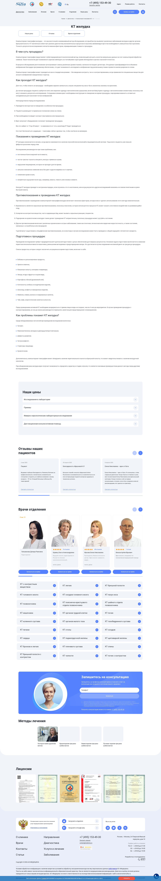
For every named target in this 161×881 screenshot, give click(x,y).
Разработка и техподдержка (135, 857)
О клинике (22, 837)
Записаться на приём (33, 572)
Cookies (43, 878)
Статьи (20, 854)
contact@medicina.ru (86, 843)
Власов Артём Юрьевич (124, 552)
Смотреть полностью (27, 489)
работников (113, 869)
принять (127, 878)
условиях (106, 704)
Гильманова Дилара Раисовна (32, 552)
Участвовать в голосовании (38, 827)
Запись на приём (129, 12)
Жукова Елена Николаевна (93, 552)
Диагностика (51, 842)
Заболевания (51, 854)
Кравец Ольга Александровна (63, 552)
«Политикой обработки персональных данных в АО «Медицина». (99, 706)
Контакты (21, 848)
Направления (51, 837)
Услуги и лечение (54, 848)
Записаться (109, 696)
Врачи (19, 842)
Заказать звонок (94, 5)
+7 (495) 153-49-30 (100, 2)
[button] (140, 453)
